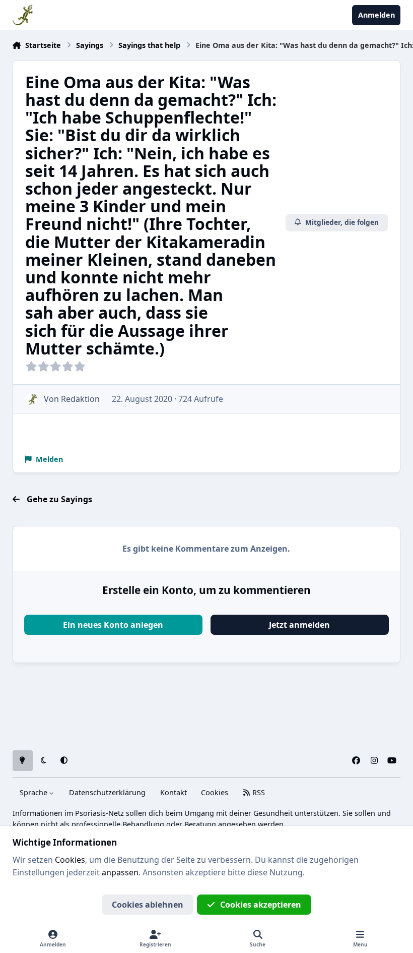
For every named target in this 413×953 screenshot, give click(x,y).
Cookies (214, 792)
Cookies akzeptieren (260, 904)
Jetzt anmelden (299, 624)
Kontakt (173, 792)
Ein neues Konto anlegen (113, 624)
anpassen (120, 872)
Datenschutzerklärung (107, 792)
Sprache (34, 792)
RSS (257, 792)
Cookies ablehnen (147, 904)
